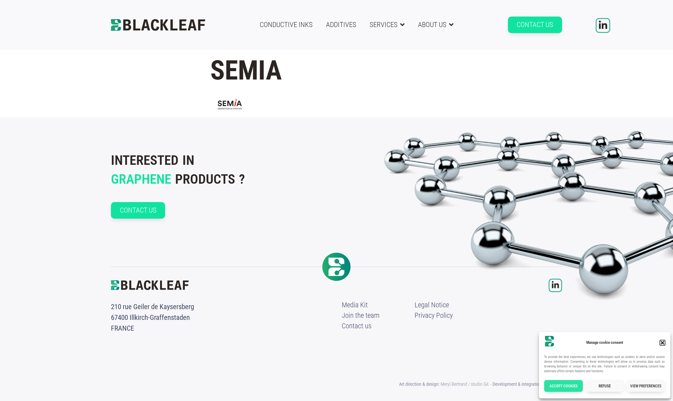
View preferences (645, 386)
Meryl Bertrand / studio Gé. (465, 384)
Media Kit (355, 305)
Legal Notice (432, 305)
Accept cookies (563, 386)
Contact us (356, 326)
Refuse (605, 386)
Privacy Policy (434, 315)
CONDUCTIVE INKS (286, 24)
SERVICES (383, 24)
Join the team (361, 315)
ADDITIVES (341, 24)
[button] (662, 342)
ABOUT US (432, 24)
